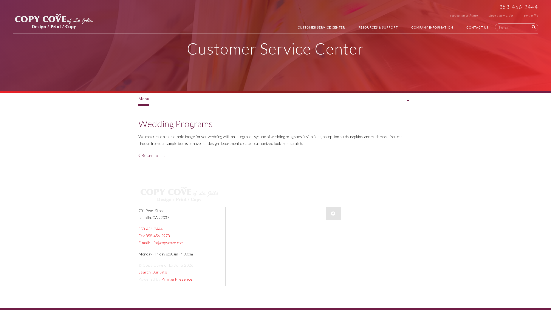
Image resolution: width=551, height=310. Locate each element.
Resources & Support (378, 27)
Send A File (531, 15)
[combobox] (516, 27)
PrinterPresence (176, 279)
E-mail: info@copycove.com (161, 242)
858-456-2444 (518, 7)
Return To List (153, 155)
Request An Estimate (464, 15)
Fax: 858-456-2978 (154, 235)
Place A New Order (501, 15)
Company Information (432, 27)
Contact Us (477, 27)
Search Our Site (152, 272)
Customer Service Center (321, 27)
